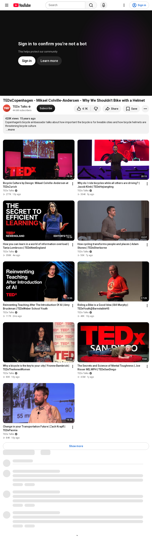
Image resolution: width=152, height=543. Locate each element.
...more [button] (10, 129)
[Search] (91, 5)
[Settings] (124, 5)
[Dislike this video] (96, 108)
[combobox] (66, 5)
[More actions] (145, 108)
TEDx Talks (20, 106)
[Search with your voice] (103, 5)
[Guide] (6, 5)
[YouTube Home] (21, 5)
